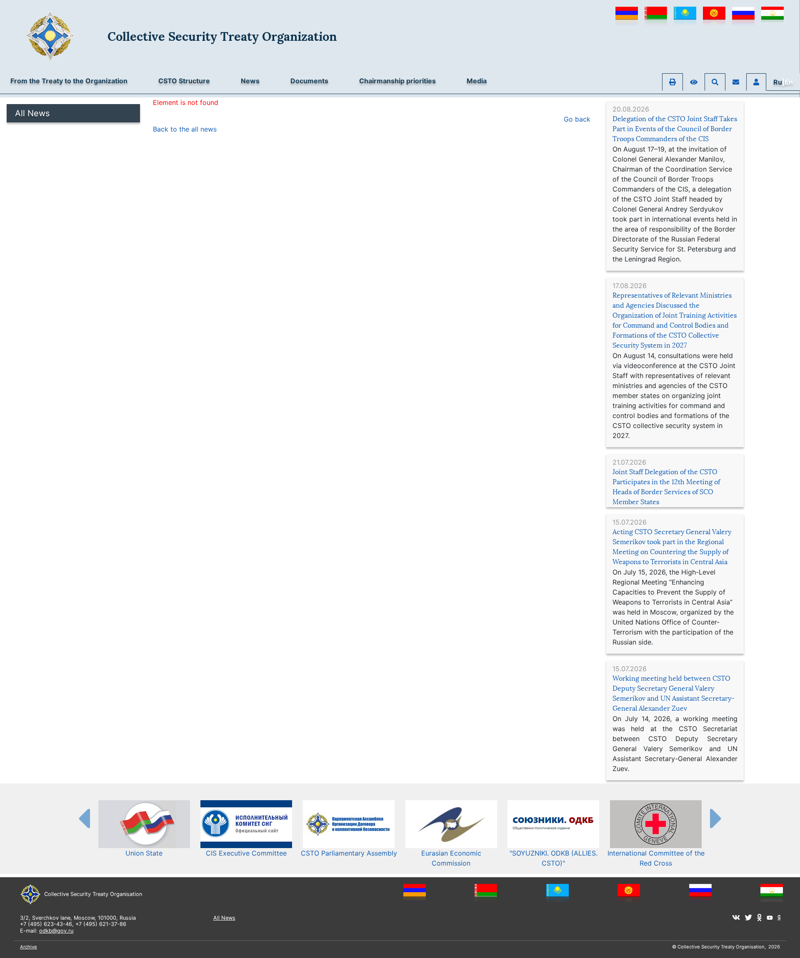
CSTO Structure (184, 81)
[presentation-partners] (83, 818)
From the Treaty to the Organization (69, 81)
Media (477, 81)
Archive (28, 947)
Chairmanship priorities (397, 81)
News (250, 81)
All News (32, 113)
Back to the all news (185, 129)
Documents (309, 81)
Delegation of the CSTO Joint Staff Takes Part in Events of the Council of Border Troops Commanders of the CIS (674, 129)
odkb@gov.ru (56, 931)
